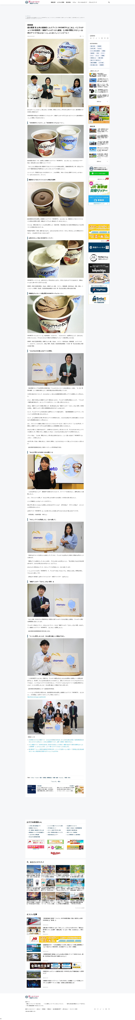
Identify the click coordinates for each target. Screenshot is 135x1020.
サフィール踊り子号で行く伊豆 (54, 830)
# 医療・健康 (55, 777)
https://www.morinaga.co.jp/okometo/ (36, 697)
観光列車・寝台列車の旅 (72, 830)
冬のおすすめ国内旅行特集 (34, 836)
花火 (98, 53)
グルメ (92, 55)
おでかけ (99, 48)
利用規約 (43, 1009)
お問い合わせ (65, 1009)
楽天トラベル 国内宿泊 (72, 832)
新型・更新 (101, 57)
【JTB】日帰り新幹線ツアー (35, 825)
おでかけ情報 (60, 2)
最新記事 (53, 2)
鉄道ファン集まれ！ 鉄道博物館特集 (74, 828)
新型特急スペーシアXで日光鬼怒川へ (36, 832)
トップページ (27, 16)
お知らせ (38, 1009)
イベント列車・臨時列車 (95, 50)
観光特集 (68, 2)
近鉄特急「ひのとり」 (33, 828)
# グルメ (32, 777)
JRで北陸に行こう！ (52, 828)
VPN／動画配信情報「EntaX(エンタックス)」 (35, 1005)
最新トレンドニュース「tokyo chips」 (34, 1003)
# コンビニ (61, 777)
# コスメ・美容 (38, 777)
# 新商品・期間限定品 (47, 777)
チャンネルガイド (82, 2)
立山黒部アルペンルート (72, 825)
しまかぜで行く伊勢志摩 (34, 834)
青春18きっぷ (93, 57)
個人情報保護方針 (56, 1009)
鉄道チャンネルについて (30, 1009)
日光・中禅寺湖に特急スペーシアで (55, 832)
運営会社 (49, 1009)
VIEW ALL (99, 101)
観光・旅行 (93, 46)
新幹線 (104, 50)
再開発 (103, 55)
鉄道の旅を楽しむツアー (53, 834)
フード (103, 53)
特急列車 (99, 46)
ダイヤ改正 (101, 62)
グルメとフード (93, 2)
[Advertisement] (67, 10)
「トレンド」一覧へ (55, 781)
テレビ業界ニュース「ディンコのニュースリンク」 (54, 1003)
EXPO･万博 (93, 48)
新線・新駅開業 (93, 62)
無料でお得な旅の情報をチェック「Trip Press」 (76, 1003)
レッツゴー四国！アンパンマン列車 (55, 825)
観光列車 (92, 53)
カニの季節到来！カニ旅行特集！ (74, 834)
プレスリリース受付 (73, 1009)
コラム (74, 2)
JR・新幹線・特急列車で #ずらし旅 (36, 830)
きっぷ (97, 55)
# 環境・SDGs (67, 777)
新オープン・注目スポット (95, 60)
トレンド (30, 24)
